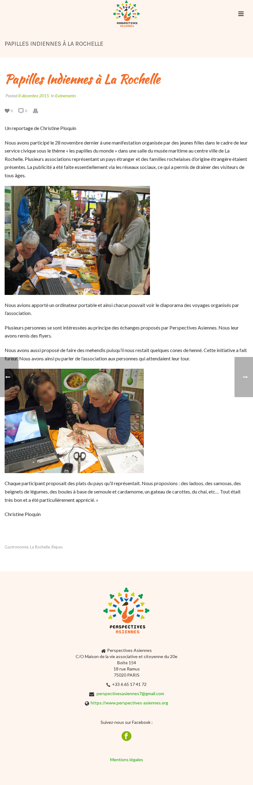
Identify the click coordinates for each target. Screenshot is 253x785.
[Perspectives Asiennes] (126, 14)
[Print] (38, 110)
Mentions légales (126, 759)
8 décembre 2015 (33, 95)
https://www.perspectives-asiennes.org (129, 702)
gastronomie (16, 547)
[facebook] (126, 736)
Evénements (65, 95)
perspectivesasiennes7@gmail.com (130, 693)
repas (57, 547)
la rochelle (40, 547)
